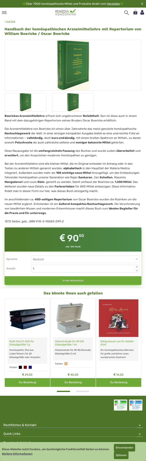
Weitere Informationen (17, 453)
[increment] (137, 267)
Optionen (121, 455)
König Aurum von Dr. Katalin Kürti (117, 343)
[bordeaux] (25, 367)
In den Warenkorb (73, 280)
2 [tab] (82, 391)
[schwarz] (20, 367)
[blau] (30, 367)
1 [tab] (63, 391)
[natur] (66, 363)
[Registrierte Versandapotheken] (120, 405)
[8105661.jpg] (73, 65)
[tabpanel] (27, 342)
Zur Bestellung (27, 382)
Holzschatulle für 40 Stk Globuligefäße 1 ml (69, 343)
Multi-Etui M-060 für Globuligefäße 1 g (21, 343)
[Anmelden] (142, 12)
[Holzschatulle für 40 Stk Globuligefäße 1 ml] (73, 318)
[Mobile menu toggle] (4, 12)
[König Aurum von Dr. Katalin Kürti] (118, 318)
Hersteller (113, 4)
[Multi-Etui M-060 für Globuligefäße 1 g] (27, 318)
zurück (10, 21)
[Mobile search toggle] (126, 13)
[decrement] (137, 270)
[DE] (66, 12)
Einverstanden (124, 447)
